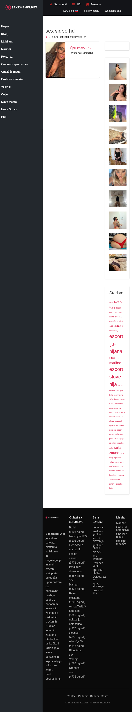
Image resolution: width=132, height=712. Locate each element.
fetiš (117, 390)
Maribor (120, 523)
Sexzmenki (60, 4)
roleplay (112, 443)
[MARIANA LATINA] (117, 71)
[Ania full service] (117, 198)
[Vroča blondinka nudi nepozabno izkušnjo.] (117, 177)
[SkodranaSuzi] (117, 156)
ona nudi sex (98, 592)
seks (111, 448)
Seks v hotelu (91, 10)
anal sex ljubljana (98, 533)
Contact (71, 696)
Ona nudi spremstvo (83, 53)
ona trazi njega (98, 571)
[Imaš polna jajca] (117, 113)
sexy (111, 458)
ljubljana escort (98, 546)
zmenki (112, 484)
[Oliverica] (117, 262)
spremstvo (119, 462)
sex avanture (98, 557)
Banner (94, 696)
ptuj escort (119, 434)
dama (111, 317)
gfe (121, 390)
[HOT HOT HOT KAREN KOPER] (117, 92)
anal (111, 303)
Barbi (72, 527)
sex (122, 453)
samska (120, 443)
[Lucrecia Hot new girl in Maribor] (117, 134)
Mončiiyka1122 (78, 536)
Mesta (94, 4)
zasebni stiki (114, 479)
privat (111, 434)
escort (118, 326)
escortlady (113, 331)
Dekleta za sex (99, 578)
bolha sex (98, 527)
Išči (78, 4)
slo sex (97, 552)
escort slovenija (116, 376)
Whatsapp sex (113, 10)
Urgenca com (98, 564)
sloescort (74, 632)
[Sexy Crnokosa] (117, 219)
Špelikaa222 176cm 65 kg (88, 48)
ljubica (111, 404)
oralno (121, 425)
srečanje (113, 466)
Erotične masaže (121, 542)
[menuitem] (58, 4)
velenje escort (115, 471)
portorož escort (115, 430)
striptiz (120, 466)
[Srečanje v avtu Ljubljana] (117, 241)
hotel (111, 395)
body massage (115, 312)
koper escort (119, 399)
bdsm (118, 308)
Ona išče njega (121, 535)
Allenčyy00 (76, 641)
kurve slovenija (98, 585)
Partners (83, 696)
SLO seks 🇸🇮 (70, 10)
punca (111, 439)
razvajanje (119, 439)
